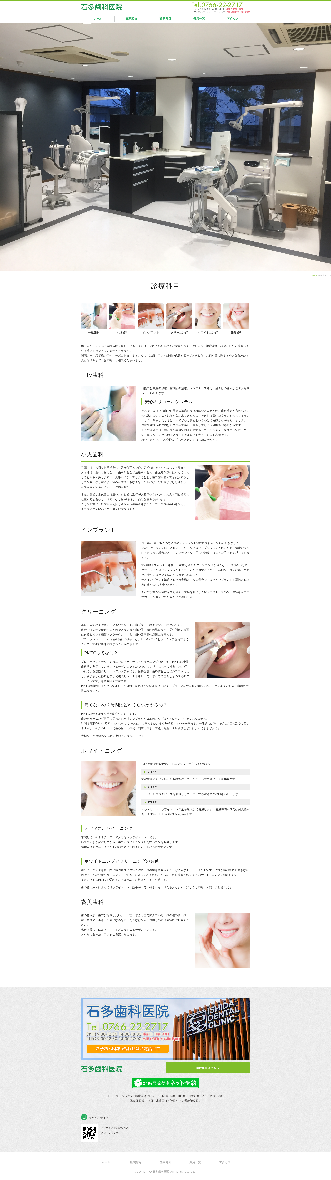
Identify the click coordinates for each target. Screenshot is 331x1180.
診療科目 (165, 18)
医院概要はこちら (207, 1068)
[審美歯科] (236, 327)
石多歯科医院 (161, 1171)
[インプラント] (151, 327)
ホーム (98, 18)
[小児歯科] (122, 327)
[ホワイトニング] (208, 327)
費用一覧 (199, 18)
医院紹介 (131, 18)
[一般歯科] (94, 327)
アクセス (233, 18)
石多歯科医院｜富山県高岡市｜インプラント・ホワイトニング (101, 6)
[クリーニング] (179, 327)
